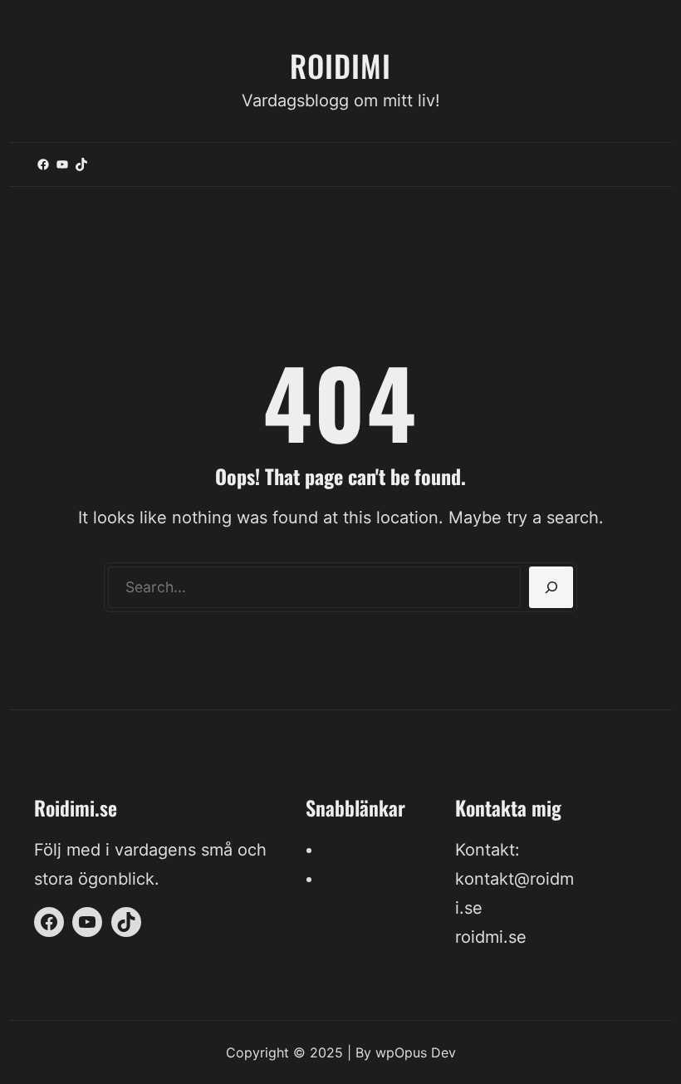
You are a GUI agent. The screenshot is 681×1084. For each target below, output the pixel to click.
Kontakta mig (373, 879)
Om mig (352, 850)
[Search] (551, 587)
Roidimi (340, 65)
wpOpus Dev (415, 1052)
